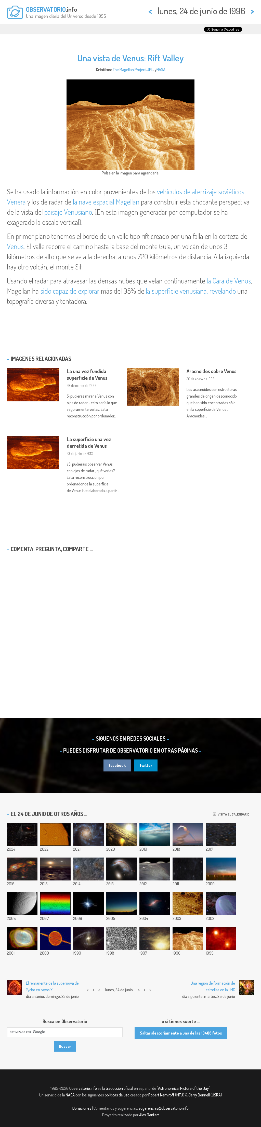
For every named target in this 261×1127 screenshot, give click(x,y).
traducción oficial (119, 1088)
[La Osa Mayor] (188, 869)
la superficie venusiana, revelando (191, 290)
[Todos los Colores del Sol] (55, 903)
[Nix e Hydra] (88, 903)
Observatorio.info (83, 1088)
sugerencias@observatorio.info (164, 1108)
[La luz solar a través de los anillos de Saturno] (55, 938)
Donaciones (81, 1108)
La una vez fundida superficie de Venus (87, 374)
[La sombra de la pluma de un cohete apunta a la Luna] (188, 834)
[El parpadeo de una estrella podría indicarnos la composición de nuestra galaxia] (121, 938)
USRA (216, 1094)
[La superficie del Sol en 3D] (188, 903)
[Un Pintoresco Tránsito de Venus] (154, 903)
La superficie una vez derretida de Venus (89, 442)
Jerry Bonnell (199, 1094)
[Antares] (154, 938)
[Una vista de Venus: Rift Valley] (188, 938)
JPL (150, 69)
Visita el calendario (233, 814)
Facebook (117, 765)
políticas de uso (117, 1094)
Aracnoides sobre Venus (212, 371)
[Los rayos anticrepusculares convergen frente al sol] (154, 834)
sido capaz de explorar (69, 290)
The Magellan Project (129, 69)
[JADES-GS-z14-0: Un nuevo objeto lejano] (22, 834)
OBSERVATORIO (46, 9)
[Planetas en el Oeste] (121, 903)
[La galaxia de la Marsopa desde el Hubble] (121, 869)
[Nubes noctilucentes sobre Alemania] (221, 869)
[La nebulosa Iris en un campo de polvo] (88, 869)
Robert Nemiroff (161, 1094)
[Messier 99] (88, 834)
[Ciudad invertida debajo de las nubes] (121, 834)
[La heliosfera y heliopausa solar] (221, 903)
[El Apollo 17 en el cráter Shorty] (154, 869)
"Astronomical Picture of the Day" (183, 1088)
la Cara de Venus (229, 280)
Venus (15, 246)
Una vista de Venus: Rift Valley (130, 57)
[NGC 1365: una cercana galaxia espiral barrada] (88, 938)
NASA (160, 69)
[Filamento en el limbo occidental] (55, 834)
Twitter (145, 765)
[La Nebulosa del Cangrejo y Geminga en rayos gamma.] (221, 938)
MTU (179, 1094)
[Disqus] (130, 621)
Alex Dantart (149, 1114)
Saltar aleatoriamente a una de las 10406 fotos (181, 1033)
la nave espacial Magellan (106, 201)
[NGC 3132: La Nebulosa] (22, 938)
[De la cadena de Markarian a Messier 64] (221, 834)
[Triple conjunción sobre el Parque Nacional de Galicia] (55, 869)
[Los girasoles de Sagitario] (22, 869)
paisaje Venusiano (68, 211)
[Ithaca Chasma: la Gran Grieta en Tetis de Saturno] (22, 903)
